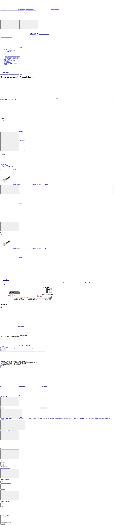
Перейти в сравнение (24, 149)
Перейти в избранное (24, 140)
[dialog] (57, 249)
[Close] (9, 226)
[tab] (5, 277)
